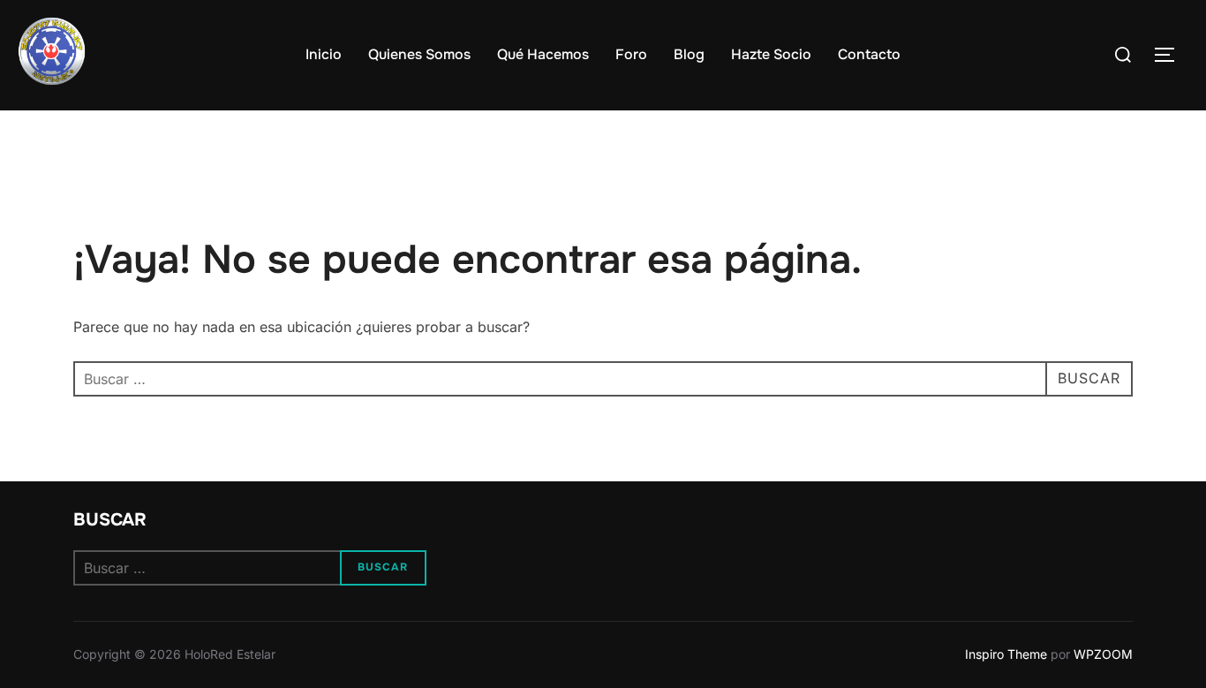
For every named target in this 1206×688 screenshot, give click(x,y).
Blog (689, 54)
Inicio (323, 54)
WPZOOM (1103, 654)
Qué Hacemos (543, 54)
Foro (631, 54)
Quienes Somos (419, 54)
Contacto (869, 54)
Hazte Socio (771, 54)
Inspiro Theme (1006, 654)
